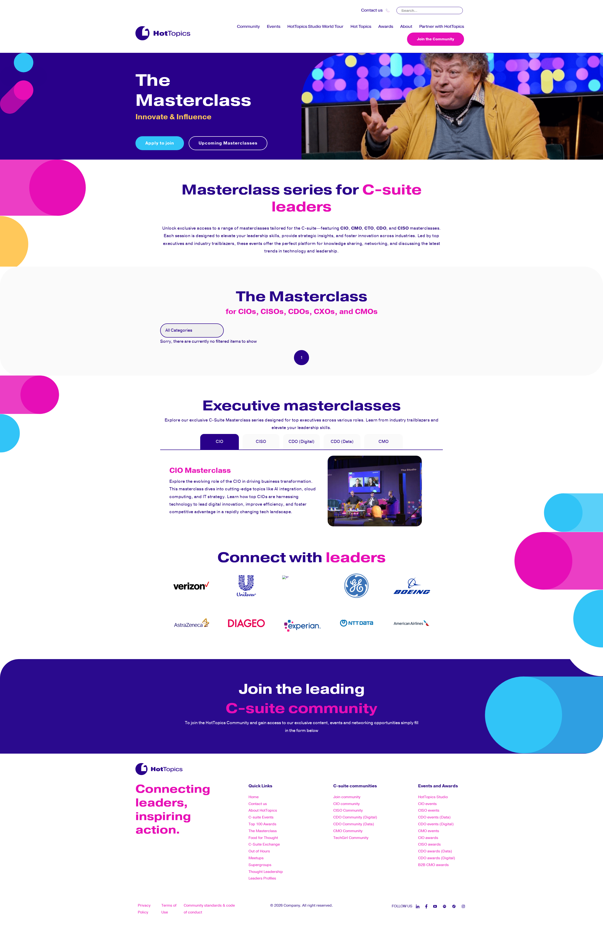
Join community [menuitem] (346, 797)
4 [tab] (252, 647)
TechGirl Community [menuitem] (350, 837)
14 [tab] (322, 647)
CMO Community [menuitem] (348, 831)
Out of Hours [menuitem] (259, 851)
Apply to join (159, 143)
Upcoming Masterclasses (228, 143)
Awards (385, 26)
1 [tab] (230, 647)
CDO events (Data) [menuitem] (434, 817)
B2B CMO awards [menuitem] (433, 864)
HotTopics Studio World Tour (315, 26)
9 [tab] (287, 647)
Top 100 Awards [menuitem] (262, 824)
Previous (163, 604)
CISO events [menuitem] (428, 810)
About (406, 26)
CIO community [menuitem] (346, 803)
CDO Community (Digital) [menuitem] (355, 817)
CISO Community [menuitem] (348, 810)
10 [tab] (294, 647)
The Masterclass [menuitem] (263, 831)
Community (248, 26)
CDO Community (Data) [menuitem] (353, 824)
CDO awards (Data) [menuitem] (435, 851)
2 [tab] (238, 647)
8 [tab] (280, 647)
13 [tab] (315, 647)
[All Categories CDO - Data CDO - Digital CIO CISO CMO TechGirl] (192, 330)
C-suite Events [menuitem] (261, 817)
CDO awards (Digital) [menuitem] (436, 858)
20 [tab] (365, 647)
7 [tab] (273, 647)
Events (273, 26)
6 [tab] (266, 647)
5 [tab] (259, 647)
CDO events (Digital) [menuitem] (436, 824)
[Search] (459, 8)
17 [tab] (344, 647)
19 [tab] (358, 647)
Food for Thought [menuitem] (263, 837)
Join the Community (435, 39)
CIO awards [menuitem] (428, 837)
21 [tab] (372, 647)
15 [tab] (329, 647)
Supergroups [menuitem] (260, 864)
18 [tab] (351, 647)
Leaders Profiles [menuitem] (262, 878)
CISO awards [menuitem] (429, 844)
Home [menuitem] (254, 797)
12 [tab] (308, 647)
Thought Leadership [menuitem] (266, 871)
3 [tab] (245, 647)
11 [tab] (301, 647)
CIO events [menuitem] (427, 803)
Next (439, 604)
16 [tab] (336, 647)
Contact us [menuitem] (258, 803)
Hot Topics (360, 26)
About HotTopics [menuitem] (263, 810)
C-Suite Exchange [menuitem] (264, 844)
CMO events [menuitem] (428, 831)
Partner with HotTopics (441, 26)
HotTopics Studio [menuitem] (433, 797)
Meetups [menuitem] (256, 858)
